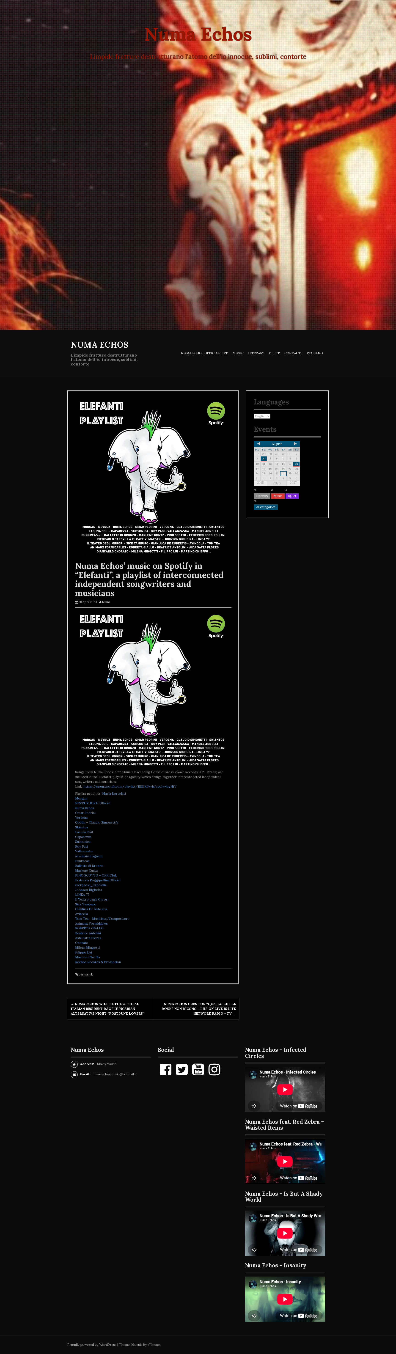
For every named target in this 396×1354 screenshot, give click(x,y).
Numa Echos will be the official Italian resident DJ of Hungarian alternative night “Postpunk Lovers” (107, 1009)
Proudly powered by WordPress (91, 1345)
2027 (293, 483)
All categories (265, 507)
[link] (114, 793)
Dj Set (274, 353)
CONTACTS (293, 353)
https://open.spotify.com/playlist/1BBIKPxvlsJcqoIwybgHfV (129, 786)
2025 (260, 483)
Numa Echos (99, 344)
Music (238, 353)
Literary (256, 353)
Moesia (136, 1345)
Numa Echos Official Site (204, 353)
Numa (106, 602)
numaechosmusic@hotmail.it (115, 1074)
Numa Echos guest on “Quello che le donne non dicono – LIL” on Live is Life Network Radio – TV (199, 1009)
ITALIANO (315, 353)
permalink (85, 974)
